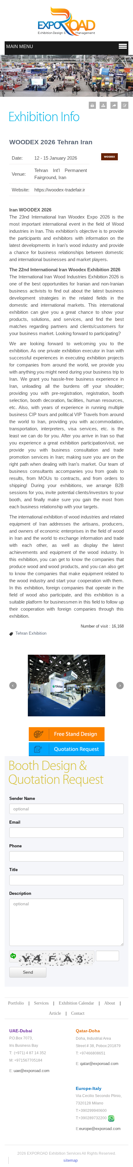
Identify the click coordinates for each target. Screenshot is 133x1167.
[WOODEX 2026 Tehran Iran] (109, 156)
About (109, 1003)
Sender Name (22, 798)
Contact (77, 1013)
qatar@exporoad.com (99, 1063)
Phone (15, 846)
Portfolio (16, 1003)
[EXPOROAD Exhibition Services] (66, 21)
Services (41, 1003)
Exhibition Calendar (76, 1003)
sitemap (70, 1160)
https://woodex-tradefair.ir (59, 189)
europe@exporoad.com (100, 1128)
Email (14, 822)
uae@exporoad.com (31, 1070)
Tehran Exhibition (30, 633)
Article (55, 1013)
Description (20, 893)
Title (13, 869)
